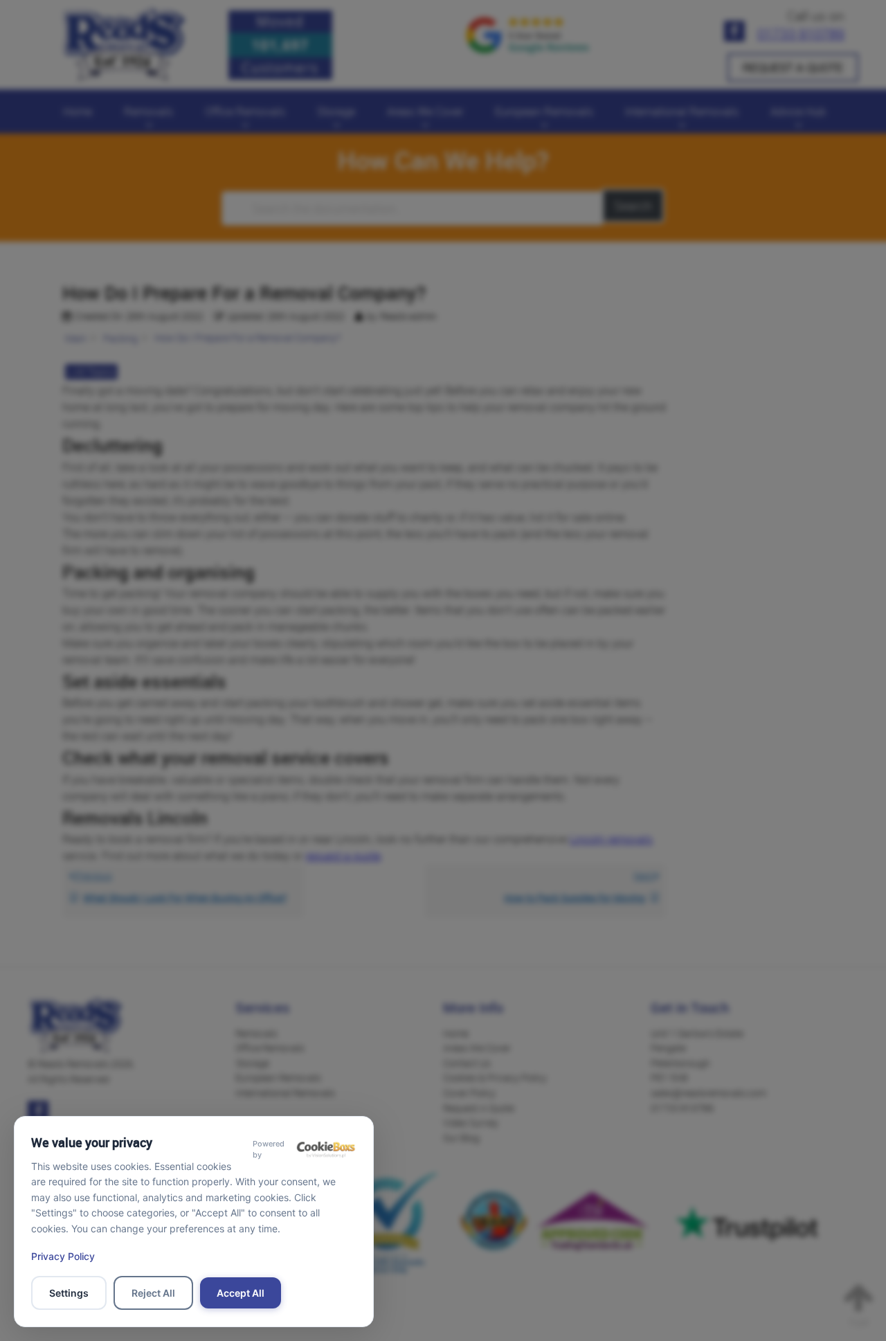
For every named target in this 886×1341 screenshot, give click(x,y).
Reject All (153, 1293)
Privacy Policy (63, 1256)
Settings (69, 1293)
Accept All (240, 1293)
